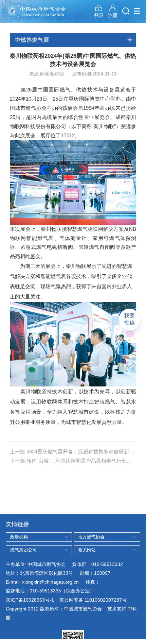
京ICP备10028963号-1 (30, 600)
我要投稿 (129, 319)
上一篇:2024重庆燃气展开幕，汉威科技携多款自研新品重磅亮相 (73, 451)
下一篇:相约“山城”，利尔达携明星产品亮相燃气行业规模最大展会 (73, 461)
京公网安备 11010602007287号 (93, 600)
